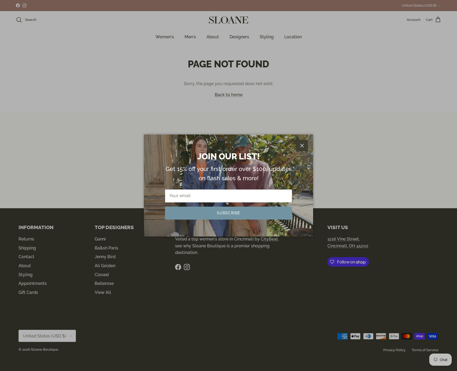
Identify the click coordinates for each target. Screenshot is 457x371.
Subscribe (228, 213)
